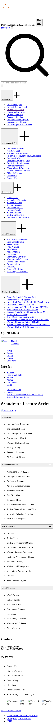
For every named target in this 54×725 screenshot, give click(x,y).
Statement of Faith (15, 604)
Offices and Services (16, 262)
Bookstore (11, 361)
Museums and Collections (18, 259)
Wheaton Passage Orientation (19, 552)
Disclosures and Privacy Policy (22, 715)
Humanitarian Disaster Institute (20, 304)
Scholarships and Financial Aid (20, 504)
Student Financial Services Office (21, 509)
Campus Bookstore (15, 269)
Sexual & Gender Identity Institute (22, 317)
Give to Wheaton (14, 671)
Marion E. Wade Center (17, 314)
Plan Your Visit (13, 151)
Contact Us (11, 178)
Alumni (10, 380)
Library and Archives (16, 112)
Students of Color (14, 202)
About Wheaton (8, 234)
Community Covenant (16, 257)
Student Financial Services (18, 171)
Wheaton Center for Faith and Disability (24, 322)
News (9, 351)
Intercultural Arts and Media (19, 571)
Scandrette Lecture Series (18, 397)
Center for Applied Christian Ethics (22, 297)
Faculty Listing (13, 447)
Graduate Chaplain (15, 207)
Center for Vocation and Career (20, 557)
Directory (11, 266)
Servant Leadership (15, 205)
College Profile (13, 600)
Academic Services (15, 114)
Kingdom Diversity (15, 561)
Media (9, 385)
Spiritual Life (12, 538)
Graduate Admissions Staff (18, 161)
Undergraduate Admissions (18, 476)
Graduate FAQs (13, 158)
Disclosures (12, 175)
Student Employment (16, 215)
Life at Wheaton (8, 526)
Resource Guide (14, 210)
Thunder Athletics (15, 342)
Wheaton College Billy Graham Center (24, 327)
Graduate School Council (18, 217)
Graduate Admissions (16, 148)
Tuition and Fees (14, 500)
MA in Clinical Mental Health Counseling (25, 394)
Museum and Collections (17, 623)
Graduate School (14, 389)
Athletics (10, 533)
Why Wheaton (13, 247)
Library (10, 358)
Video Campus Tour (15, 690)
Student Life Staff (14, 212)
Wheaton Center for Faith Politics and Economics (28, 324)
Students (10, 372)
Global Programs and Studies (19, 124)
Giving (10, 356)
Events (10, 353)
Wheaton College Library (18, 443)
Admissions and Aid (10, 465)
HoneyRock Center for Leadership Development (28, 302)
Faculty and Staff (14, 375)
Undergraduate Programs (18, 119)
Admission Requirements (18, 163)
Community (12, 382)
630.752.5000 (7, 657)
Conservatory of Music (17, 122)
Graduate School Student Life (20, 547)
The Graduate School (16, 429)
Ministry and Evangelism (18, 566)
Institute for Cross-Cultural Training (22, 309)
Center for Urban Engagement (20, 300)
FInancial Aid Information (18, 168)
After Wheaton (13, 252)
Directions (11, 685)
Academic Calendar (15, 109)
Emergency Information (19, 718)
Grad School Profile (15, 242)
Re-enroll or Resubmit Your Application (24, 156)
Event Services (13, 264)
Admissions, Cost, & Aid (18, 472)
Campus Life (12, 197)
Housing (10, 575)
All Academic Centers (16, 457)
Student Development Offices (20, 543)
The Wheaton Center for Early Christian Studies (28, 319)
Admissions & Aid (16, 25)
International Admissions (17, 153)
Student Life (30, 25)
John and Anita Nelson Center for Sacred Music (27, 312)
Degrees (4, 25)
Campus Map (12, 680)
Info (3, 28)
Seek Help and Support (17, 580)
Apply (7, 28)
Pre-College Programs (16, 518)
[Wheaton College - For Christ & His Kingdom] (8, 410)
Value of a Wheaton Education (20, 514)
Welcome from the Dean (17, 239)
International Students (16, 200)
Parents (10, 377)
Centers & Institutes (10, 292)
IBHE (9, 721)
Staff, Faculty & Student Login (20, 694)
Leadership (11, 254)
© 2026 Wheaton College (11, 711)
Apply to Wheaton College (18, 486)
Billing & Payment (15, 173)
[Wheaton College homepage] (27, 17)
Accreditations (13, 244)
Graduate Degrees (14, 104)
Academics (7, 99)
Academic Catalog (15, 117)
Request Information (16, 166)
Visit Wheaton (13, 249)
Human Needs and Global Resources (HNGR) (27, 307)
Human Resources (15, 675)
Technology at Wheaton (17, 271)
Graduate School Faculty (17, 107)
